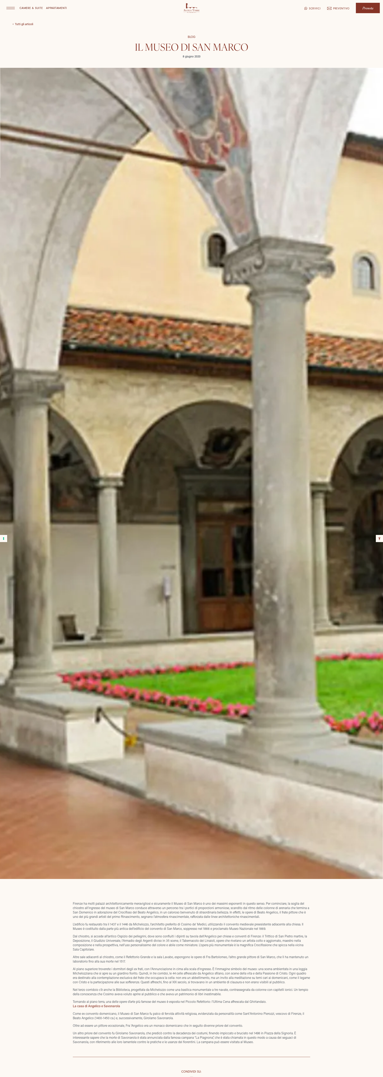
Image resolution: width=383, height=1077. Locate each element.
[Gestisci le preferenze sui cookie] (3, 538)
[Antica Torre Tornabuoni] (192, 8)
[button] (10, 8)
